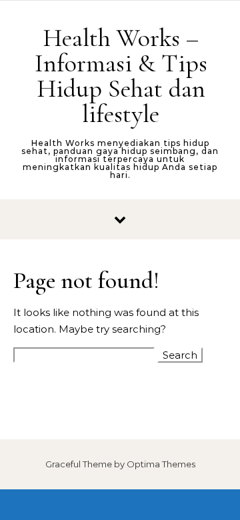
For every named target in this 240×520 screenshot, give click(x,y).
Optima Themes (161, 464)
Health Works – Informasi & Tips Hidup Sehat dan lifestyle (121, 76)
